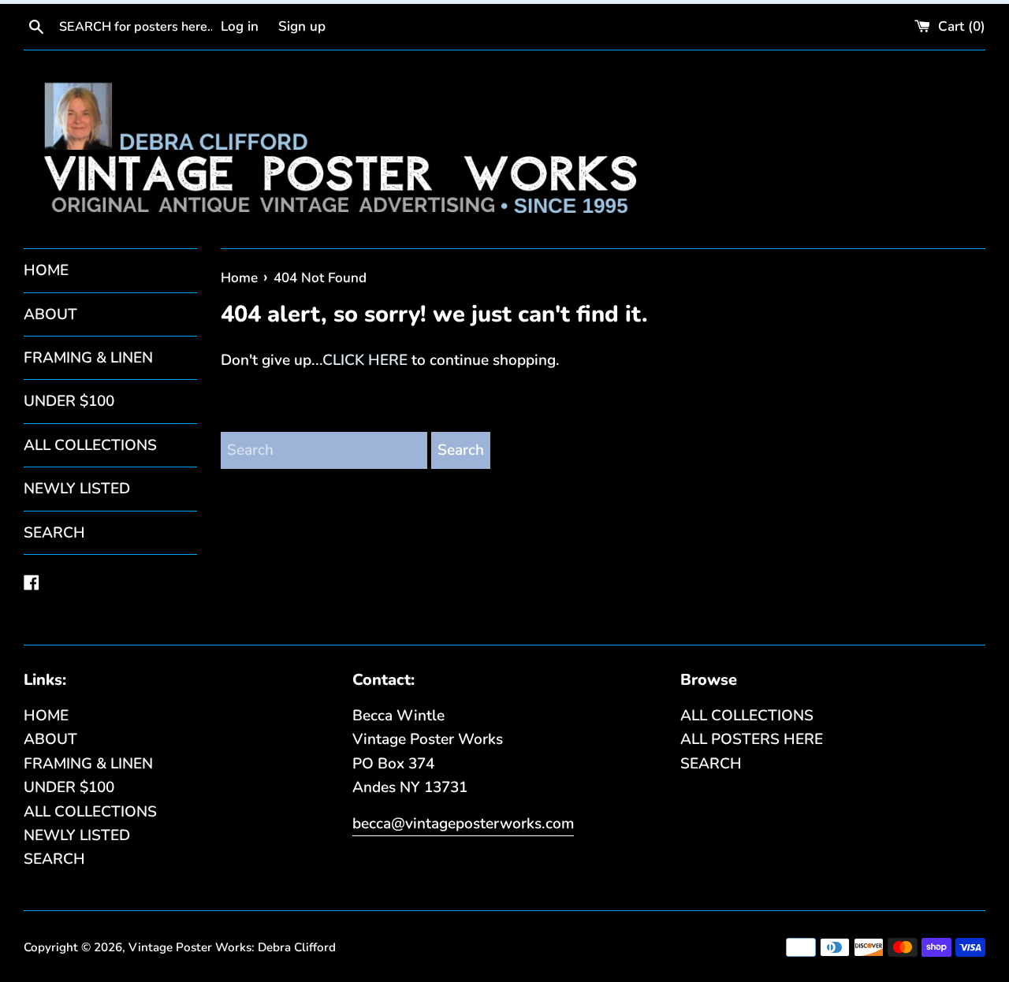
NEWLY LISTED (77, 488)
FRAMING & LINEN (88, 358)
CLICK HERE (365, 360)
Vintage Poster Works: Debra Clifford (232, 947)
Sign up (302, 26)
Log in (240, 26)
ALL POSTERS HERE (751, 739)
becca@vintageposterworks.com (463, 823)
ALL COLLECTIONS (90, 445)
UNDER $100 (69, 401)
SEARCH (54, 533)
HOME (46, 270)
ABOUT (50, 314)
